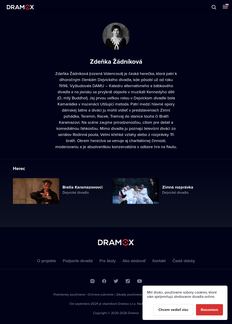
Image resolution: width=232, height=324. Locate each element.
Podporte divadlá (78, 260)
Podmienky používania (69, 294)
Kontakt (159, 260)
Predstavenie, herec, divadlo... (42, 7)
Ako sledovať (134, 260)
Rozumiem (209, 309)
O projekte (46, 260)
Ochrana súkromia (100, 294)
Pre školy (107, 260)
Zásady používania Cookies (135, 294)
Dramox (20, 7)
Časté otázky (183, 260)
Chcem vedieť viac (173, 309)
